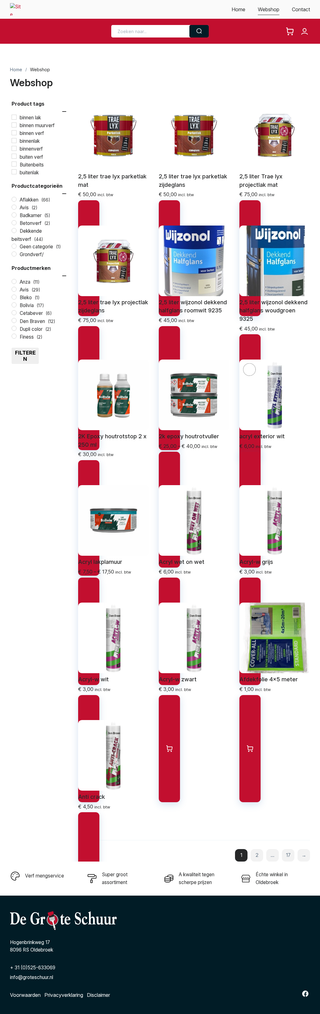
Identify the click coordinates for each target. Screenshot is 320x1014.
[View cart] (289, 31)
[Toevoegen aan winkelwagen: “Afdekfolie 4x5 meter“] (250, 749)
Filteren (25, 356)
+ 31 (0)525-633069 (32, 968)
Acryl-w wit (93, 679)
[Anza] (14, 281)
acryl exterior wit (262, 436)
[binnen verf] (14, 132)
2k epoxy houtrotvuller (189, 436)
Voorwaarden (25, 995)
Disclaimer (98, 995)
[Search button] (199, 31)
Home (16, 69)
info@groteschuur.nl (31, 977)
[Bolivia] (14, 304)
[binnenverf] (14, 148)
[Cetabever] (14, 312)
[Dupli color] (14, 328)
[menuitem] (238, 9)
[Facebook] (305, 993)
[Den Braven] (14, 320)
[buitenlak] (14, 171)
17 (288, 855)
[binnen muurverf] (14, 124)
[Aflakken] (14, 199)
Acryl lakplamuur (100, 562)
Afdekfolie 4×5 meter (268, 679)
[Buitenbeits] (14, 164)
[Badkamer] (14, 214)
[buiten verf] (14, 156)
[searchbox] (152, 31)
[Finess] (14, 336)
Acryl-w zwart (178, 679)
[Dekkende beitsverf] (14, 230)
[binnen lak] (14, 117)
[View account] (304, 31)
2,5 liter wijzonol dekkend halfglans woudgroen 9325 (273, 310)
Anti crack (91, 796)
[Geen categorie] (14, 246)
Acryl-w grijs (256, 562)
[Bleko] (14, 297)
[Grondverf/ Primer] (14, 253)
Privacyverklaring (63, 995)
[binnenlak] (14, 140)
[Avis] (14, 207)
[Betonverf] (14, 222)
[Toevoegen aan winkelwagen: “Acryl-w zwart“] (169, 749)
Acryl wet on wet (181, 562)
